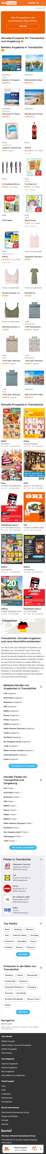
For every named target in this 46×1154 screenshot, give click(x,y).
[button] (42, 3)
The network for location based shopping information (19, 1141)
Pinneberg (32, 987)
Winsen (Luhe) (33, 999)
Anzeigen (39, 8)
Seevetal (9, 993)
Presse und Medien (9, 1116)
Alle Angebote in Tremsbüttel (23, 766)
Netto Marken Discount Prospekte (16, 1045)
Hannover (31, 947)
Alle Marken (6, 1053)
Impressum (6, 1094)
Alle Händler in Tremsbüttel (23, 847)
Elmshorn (23, 981)
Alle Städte (23, 954)
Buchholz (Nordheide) (14, 999)
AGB (3, 1090)
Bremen (19, 947)
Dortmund (9, 941)
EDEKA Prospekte (9, 1049)
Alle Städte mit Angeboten (13, 1075)
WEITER (23, 26)
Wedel (7, 1005)
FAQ (3, 1086)
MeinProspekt (6, 1024)
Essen (33, 941)
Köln (7, 935)
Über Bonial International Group (15, 1112)
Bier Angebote (7, 1071)
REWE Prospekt (8, 1041)
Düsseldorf (22, 941)
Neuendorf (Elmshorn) (14, 987)
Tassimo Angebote (9, 1064)
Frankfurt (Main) (19, 935)
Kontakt (4, 1120)
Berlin (7, 929)
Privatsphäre (6, 1102)
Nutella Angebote (9, 1067)
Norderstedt (10, 981)
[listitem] (12, 70)
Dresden (8, 947)
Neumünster (32, 975)
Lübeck (20, 975)
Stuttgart (35, 935)
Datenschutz (7, 1098)
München (29, 929)
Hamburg (18, 929)
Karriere (4, 1124)
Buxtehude (21, 993)
